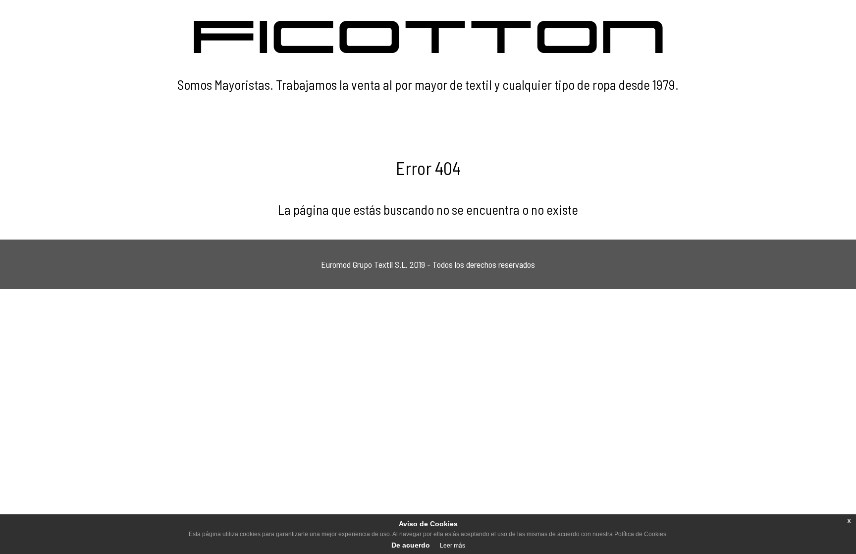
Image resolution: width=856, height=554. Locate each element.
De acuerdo (410, 545)
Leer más (452, 545)
